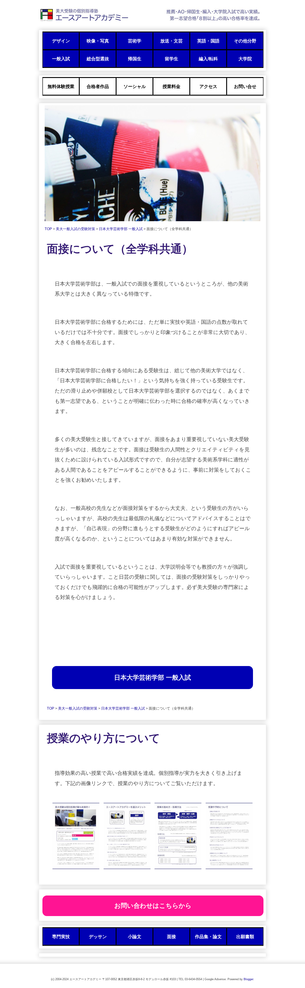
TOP (49, 229)
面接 (171, 936)
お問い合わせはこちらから (153, 905)
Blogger (248, 979)
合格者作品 (98, 86)
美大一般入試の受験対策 (76, 229)
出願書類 (245, 936)
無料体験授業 (61, 86)
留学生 (171, 58)
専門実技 (61, 936)
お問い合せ (245, 86)
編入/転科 (208, 58)
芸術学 (134, 40)
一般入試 (61, 58)
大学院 (245, 58)
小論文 (134, 936)
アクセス (208, 86)
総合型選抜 (98, 58)
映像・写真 (98, 40)
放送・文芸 (171, 40)
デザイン (61, 40)
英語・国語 (208, 40)
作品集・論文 (208, 936)
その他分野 (245, 40)
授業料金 (171, 86)
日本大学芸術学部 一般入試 (121, 229)
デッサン (98, 936)
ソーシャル (134, 86)
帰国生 (134, 58)
